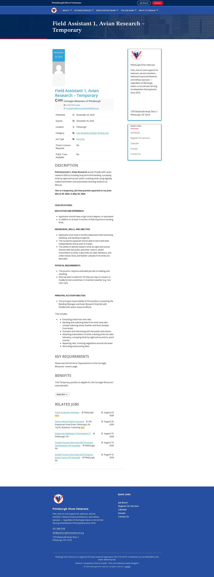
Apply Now (61, 394)
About (66, 10)
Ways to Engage (147, 10)
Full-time (80, 139)
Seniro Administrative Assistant (69, 421)
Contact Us (136, 154)
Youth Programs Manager (67, 412)
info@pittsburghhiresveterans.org (68, 532)
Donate (157, 3)
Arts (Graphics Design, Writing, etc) (92, 133)
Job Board (144, 3)
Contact (127, 566)
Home (54, 10)
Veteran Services (82, 10)
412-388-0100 (137, 97)
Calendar (135, 143)
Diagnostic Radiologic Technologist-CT (73, 433)
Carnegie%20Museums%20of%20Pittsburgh (82, 108)
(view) (78, 105)
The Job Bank (127, 10)
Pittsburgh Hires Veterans (66, 3)
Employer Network (106, 10)
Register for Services (140, 138)
